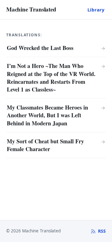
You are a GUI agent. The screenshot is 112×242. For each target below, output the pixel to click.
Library (96, 10)
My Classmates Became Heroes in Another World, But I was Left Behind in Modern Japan (47, 115)
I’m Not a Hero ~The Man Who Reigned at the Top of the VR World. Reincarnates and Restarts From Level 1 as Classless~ (51, 77)
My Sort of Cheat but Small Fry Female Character (45, 145)
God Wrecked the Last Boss (40, 48)
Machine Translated (31, 9)
